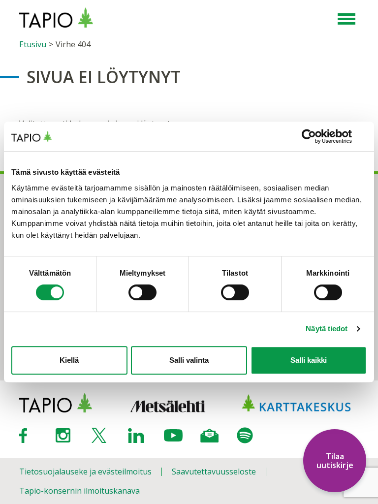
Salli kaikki (308, 360)
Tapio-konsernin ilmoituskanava (79, 490)
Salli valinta (189, 360)
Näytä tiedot (326, 328)
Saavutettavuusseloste (214, 471)
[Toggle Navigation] (346, 19)
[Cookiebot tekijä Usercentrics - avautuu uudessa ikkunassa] (324, 136)
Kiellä (69, 360)
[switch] (142, 292)
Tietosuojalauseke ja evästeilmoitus (85, 471)
